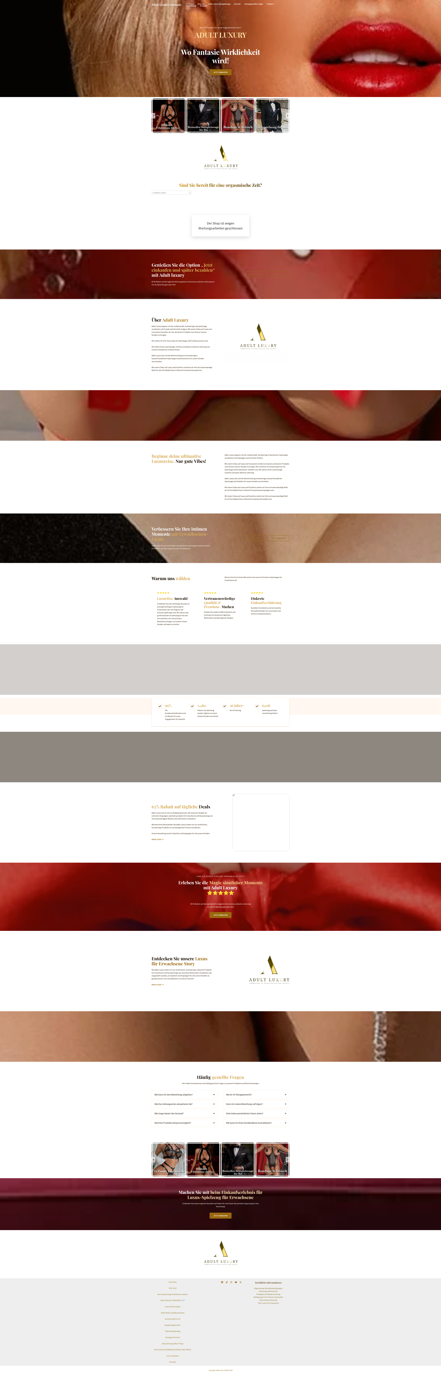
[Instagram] (231, 1282)
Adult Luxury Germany (167, 4)
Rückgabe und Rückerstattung (268, 1294)
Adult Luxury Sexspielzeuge (219, 4)
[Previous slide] (153, 115)
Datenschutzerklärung (268, 1300)
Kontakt (237, 4)
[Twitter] (227, 1282)
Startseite (190, 4)
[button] (274, 4)
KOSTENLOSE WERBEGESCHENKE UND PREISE (172, 1349)
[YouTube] (236, 1282)
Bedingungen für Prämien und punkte (268, 1297)
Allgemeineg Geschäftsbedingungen (268, 1288)
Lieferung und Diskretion (268, 1291)
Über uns (201, 4)
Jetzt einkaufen (172, 1356)
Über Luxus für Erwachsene (268, 1303)
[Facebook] (222, 1282)
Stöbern (270, 4)
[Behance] (240, 1282)
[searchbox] (172, 193)
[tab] (185, 1094)
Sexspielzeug (191, 6)
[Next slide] (287, 115)
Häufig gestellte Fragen (253, 4)
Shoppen (203, 6)
